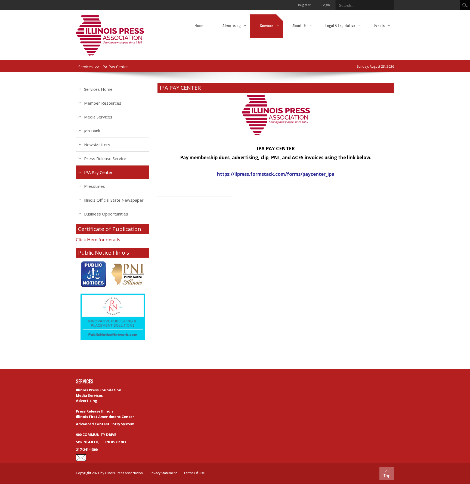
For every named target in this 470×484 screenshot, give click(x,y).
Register (304, 5)
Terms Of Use (194, 473)
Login (325, 5)
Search (465, 5)
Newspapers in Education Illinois (105, 406)
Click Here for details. (98, 239)
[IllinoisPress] (110, 35)
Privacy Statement (163, 473)
